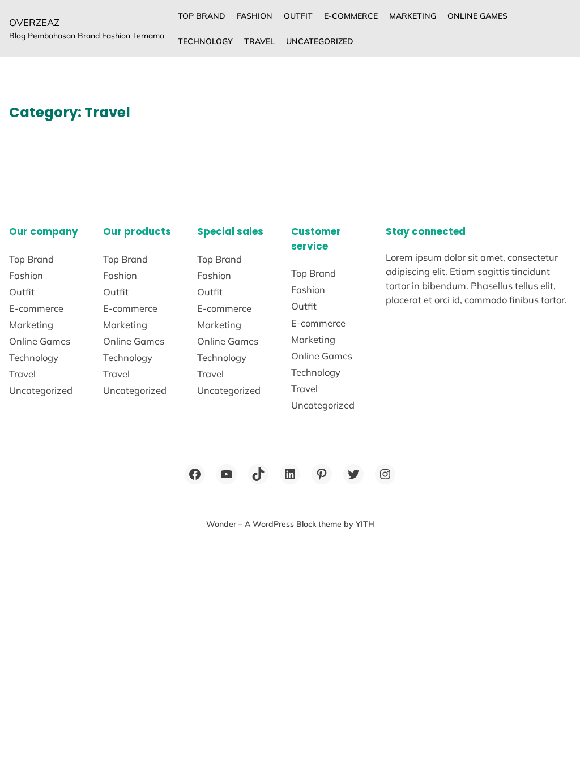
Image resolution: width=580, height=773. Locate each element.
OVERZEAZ (34, 22)
